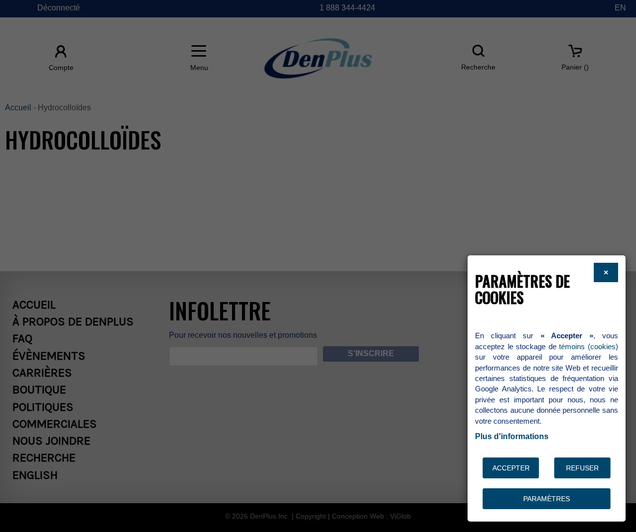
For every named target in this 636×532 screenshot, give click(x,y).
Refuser (582, 468)
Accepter (511, 468)
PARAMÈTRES (546, 499)
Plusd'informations (512, 436)
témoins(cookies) (588, 346)
